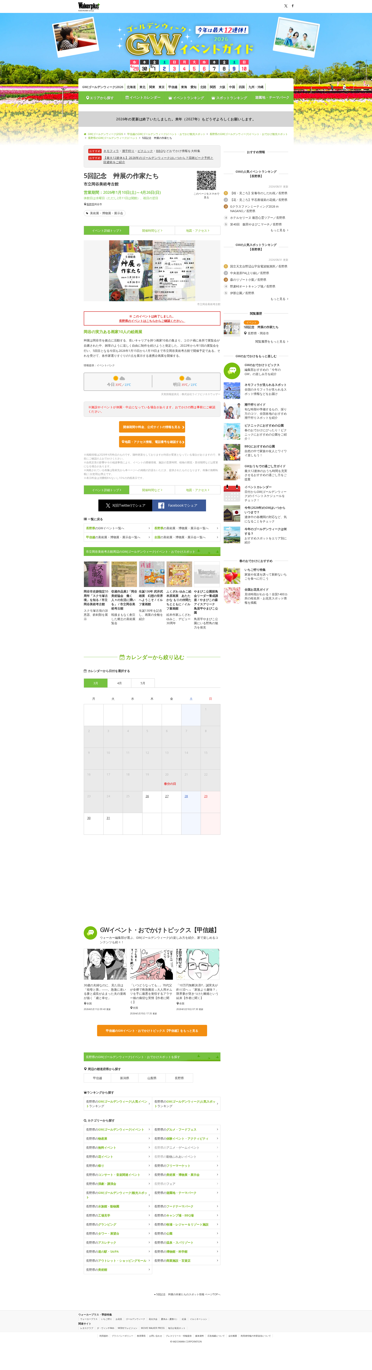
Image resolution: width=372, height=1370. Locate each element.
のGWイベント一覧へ (105, 528)
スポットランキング (231, 97)
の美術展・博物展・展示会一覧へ (181, 528)
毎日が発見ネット (176, 1328)
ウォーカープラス (89, 1318)
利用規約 (103, 1335)
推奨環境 (141, 1335)
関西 (213, 87)
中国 (232, 87)
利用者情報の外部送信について (256, 1335)
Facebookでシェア (182, 505)
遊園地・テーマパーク (272, 97)
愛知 (194, 87)
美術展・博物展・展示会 (106, 213)
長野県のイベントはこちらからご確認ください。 (152, 321)
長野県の (115, 1129)
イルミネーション (198, 1318)
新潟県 (124, 1078)
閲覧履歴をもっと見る (270, 341)
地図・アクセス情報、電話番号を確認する (153, 442)
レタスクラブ (86, 1328)
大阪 (222, 87)
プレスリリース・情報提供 (179, 1335)
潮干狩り (128, 151)
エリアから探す (102, 97)
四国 (242, 87)
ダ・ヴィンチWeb (105, 1328)
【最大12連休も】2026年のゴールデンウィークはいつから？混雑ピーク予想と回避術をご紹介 (158, 160)
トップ (105, 230)
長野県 (90, 204)
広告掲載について (216, 1335)
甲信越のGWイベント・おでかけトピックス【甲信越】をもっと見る (152, 1031)
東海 (184, 87)
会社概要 (232, 1335)
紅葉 (184, 1318)
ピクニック (145, 151)
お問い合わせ (155, 1335)
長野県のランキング (116, 1103)
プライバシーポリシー (122, 1335)
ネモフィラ (111, 151)
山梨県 (152, 1078)
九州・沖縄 (256, 87)
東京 (162, 87)
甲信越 (172, 87)
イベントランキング (188, 97)
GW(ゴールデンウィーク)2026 (102, 87)
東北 (143, 87)
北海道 (131, 87)
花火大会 (153, 1318)
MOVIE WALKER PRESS (152, 1328)
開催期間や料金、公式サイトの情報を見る (151, 427)
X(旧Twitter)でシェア (129, 505)
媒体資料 (199, 1335)
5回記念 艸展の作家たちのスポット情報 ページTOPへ (188, 1294)
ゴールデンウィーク (135, 1318)
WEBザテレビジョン (127, 1328)
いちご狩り (106, 1318)
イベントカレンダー (145, 97)
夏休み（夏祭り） (169, 1318)
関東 (152, 87)
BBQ (159, 151)
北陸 (203, 87)
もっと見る (278, 230)
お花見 (119, 1318)
